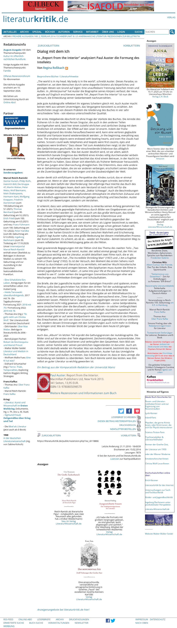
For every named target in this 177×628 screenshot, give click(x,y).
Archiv (24, 31)
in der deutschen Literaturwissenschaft (14, 439)
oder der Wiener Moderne (157, 454)
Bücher (50, 31)
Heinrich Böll (9, 184)
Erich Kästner (151, 480)
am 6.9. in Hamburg (163, 303)
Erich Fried (8, 218)
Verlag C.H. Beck (160, 96)
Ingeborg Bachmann (13, 238)
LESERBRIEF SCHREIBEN (123, 417)
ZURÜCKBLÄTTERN (48, 45)
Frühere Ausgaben (22, 36)
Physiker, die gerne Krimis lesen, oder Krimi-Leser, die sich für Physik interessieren (158, 425)
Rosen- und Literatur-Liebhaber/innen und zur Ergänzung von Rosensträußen (157, 405)
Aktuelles (10, 31)
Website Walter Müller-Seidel (159, 533)
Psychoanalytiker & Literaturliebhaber (154, 438)
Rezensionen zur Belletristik (124, 36)
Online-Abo (9, 102)
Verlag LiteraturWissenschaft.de (109, 533)
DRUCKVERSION (127, 425)
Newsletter (81, 622)
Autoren (64, 31)
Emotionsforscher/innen (156, 458)
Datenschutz (157, 619)
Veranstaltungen (58, 622)
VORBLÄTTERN (132, 45)
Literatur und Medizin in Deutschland (15, 353)
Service (78, 31)
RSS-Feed (8, 619)
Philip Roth (25, 181)
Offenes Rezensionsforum (16, 76)
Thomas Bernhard (12, 210)
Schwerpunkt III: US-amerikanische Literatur (81, 36)
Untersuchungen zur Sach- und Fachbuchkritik (158, 491)
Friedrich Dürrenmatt (13, 201)
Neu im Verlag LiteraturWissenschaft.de (68, 522)
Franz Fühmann (21, 224)
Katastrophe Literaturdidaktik (160, 285)
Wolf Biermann (18, 190)
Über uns (108, 31)
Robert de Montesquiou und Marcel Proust (15, 343)
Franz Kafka (9, 394)
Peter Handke (22, 230)
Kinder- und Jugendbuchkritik (159, 497)
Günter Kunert (10, 181)
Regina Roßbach (53, 68)
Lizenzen (114, 458)
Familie (7, 70)
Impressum (141, 619)
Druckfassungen (79, 619)
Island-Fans (150, 417)
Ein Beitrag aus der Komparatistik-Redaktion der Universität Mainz (76, 367)
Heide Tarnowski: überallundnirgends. (13, 294)
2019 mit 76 (9, 310)
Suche (139, 31)
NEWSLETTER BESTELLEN (123, 429)
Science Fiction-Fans (155, 432)
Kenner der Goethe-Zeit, (156, 444)
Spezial (37, 31)
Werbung (8, 626)
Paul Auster (57, 375)
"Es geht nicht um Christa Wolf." (15, 317)
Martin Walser (14, 187)
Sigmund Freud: (16, 418)
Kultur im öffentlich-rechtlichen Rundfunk (14, 57)
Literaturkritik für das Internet (159, 485)
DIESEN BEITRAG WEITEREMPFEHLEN (117, 421)
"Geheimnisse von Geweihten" (159, 275)
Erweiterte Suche (13, 622)
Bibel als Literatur (17, 426)
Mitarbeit (92, 31)
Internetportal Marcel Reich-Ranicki (14, 248)
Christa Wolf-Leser (154, 463)
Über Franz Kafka (159, 318)
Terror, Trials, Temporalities (13, 368)
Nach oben (141, 622)
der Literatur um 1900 (155, 449)
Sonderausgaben (12, 172)
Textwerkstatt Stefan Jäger (160, 332)
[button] (121, 411)
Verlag (171, 17)
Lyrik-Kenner (151, 413)
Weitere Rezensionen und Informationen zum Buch (83, 393)
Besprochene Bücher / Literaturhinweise (57, 76)
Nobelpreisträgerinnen (160, 325)
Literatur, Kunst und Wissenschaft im (15, 405)
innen (166, 463)
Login (121, 31)
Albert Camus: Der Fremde (159, 264)
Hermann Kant (11, 196)
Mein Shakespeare (12, 193)
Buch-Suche (36, 622)
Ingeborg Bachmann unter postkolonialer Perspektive (158, 503)
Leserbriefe (43, 619)
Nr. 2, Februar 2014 (45, 36)
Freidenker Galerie (160, 257)
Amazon (160, 158)
